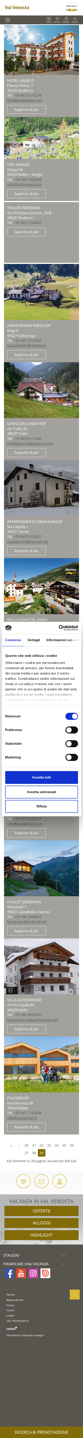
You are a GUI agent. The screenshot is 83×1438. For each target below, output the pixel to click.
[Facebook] (9, 1273)
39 (42, 1153)
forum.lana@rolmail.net (27, 921)
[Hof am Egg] (41, 138)
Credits (10, 1315)
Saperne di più (26, 109)
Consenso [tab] (13, 640)
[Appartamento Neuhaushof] (41, 488)
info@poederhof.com (24, 823)
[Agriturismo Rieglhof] (41, 292)
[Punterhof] (41, 1064)
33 (49, 1145)
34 (57, 1145)
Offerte (41, 1211)
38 (34, 1153)
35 (64, 1145)
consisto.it (11, 1328)
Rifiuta (42, 806)
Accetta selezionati (41, 792)
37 (27, 1153)
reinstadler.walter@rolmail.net (32, 1019)
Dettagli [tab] (34, 640)
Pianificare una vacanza (25, 1264)
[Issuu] (45, 1273)
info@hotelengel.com (24, 100)
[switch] (71, 729)
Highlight (41, 1235)
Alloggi (41, 1223)
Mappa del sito (14, 1300)
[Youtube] (21, 1273)
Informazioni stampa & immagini (25, 1335)
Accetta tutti (41, 777)
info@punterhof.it (22, 1118)
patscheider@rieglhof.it (26, 345)
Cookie (10, 1310)
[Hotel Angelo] (41, 50)
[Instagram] (33, 1273)
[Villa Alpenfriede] (41, 966)
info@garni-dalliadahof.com (30, 443)
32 (42, 1145)
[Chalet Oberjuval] (41, 868)
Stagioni (11, 1255)
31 (34, 1145)
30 (27, 1145)
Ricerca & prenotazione (41, 1432)
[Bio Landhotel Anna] (41, 586)
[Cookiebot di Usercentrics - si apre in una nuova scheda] (59, 628)
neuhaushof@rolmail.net (27, 541)
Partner (10, 1294)
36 (72, 1145)
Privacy (10, 1305)
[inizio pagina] (75, 1295)
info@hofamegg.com (24, 184)
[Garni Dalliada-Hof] (41, 390)
